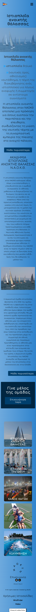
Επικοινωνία (18, 577)
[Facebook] (16, 580)
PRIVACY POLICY (18, 584)
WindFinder (18, 600)
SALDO (29, 589)
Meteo (18, 604)
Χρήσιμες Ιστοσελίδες (18, 595)
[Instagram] (19, 580)
